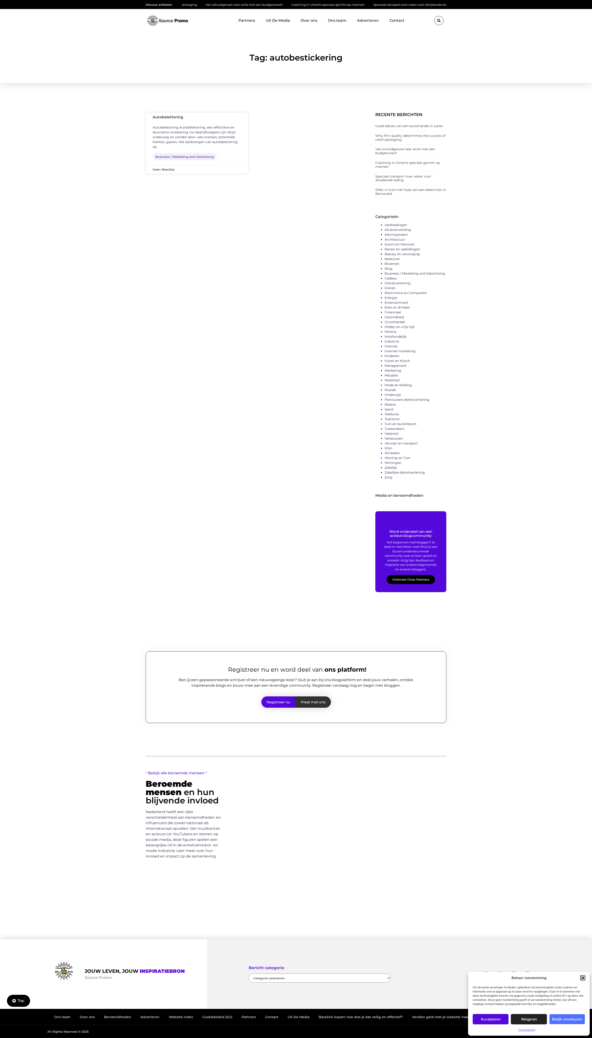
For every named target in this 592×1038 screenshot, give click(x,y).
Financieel (393, 312)
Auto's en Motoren (399, 244)
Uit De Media (278, 20)
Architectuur (395, 239)
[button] (582, 978)
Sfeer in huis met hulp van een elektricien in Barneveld (410, 192)
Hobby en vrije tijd (399, 327)
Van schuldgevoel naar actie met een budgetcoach (213, 4)
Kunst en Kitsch (397, 361)
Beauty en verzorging (402, 254)
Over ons (309, 20)
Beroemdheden (117, 1017)
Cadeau (391, 278)
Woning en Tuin (397, 458)
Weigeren (529, 1019)
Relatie (390, 404)
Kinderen (392, 356)
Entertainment (396, 302)
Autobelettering (168, 117)
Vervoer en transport (401, 443)
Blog (388, 268)
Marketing (393, 370)
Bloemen (392, 264)
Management (395, 366)
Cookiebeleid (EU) (217, 1017)
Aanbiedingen (396, 225)
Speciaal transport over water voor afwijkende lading (382, 4)
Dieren (390, 288)
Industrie (392, 341)
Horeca (390, 332)
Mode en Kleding (398, 385)
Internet (391, 346)
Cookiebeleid (526, 1030)
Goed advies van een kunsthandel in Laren (409, 126)
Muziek (390, 390)
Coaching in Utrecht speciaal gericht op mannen (297, 4)
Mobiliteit (392, 380)
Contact (396, 20)
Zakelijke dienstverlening (405, 472)
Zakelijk (391, 467)
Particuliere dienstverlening (407, 400)
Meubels (391, 375)
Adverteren (368, 20)
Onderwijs (393, 395)
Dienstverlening (397, 283)
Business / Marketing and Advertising (415, 273)
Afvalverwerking (398, 230)
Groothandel (395, 322)
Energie (391, 298)
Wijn (388, 448)
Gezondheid (394, 317)
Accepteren (491, 1019)
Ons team (337, 20)
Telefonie (392, 414)
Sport (389, 409)
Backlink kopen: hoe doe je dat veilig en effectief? (361, 1017)
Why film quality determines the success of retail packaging (410, 138)
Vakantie (391, 434)
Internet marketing (400, 351)
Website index (181, 1017)
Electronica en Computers (406, 293)
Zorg (388, 477)
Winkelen (392, 453)
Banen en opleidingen (402, 249)
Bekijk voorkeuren (567, 1019)
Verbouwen (394, 438)
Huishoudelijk (396, 336)
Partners (246, 20)
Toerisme (392, 419)
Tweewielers (394, 429)
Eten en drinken (397, 307)
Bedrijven (392, 259)
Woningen (393, 463)
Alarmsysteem (396, 235)
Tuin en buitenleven (400, 424)
